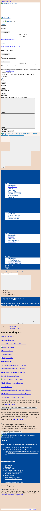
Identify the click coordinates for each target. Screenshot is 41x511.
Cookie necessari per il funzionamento (12, 424)
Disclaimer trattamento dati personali (12, 494)
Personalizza (5, 407)
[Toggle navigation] (16, 158)
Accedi (3, 24)
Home (6, 291)
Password (22, 36)
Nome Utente (23, 34)
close (3, 167)
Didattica (7, 292)
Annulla (4, 131)
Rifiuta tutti (16, 407)
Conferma (10, 131)
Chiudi (3, 83)
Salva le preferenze (15, 431)
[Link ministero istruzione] (9, 3)
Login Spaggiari (10, 71)
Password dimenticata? (7, 39)
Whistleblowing (9, 475)
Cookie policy (9, 465)
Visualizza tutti (12, 326)
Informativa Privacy (10, 468)
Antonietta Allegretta (14, 328)
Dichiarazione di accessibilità (13, 472)
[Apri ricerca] (25, 143)
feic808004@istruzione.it (24, 451)
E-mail (21, 64)
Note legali (8, 467)
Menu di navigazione (27, 322)
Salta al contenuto (6, 1)
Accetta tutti (30, 407)
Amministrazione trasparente (13, 479)
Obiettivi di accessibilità (12, 473)
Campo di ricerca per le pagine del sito (12, 272)
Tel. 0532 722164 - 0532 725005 (17, 449)
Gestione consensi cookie (12, 477)
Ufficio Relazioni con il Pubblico (14, 470)
